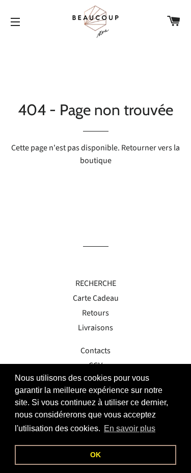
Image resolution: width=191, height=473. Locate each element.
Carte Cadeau (96, 298)
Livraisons (95, 327)
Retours (95, 313)
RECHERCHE (95, 283)
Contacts (95, 350)
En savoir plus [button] (129, 428)
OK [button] (95, 455)
